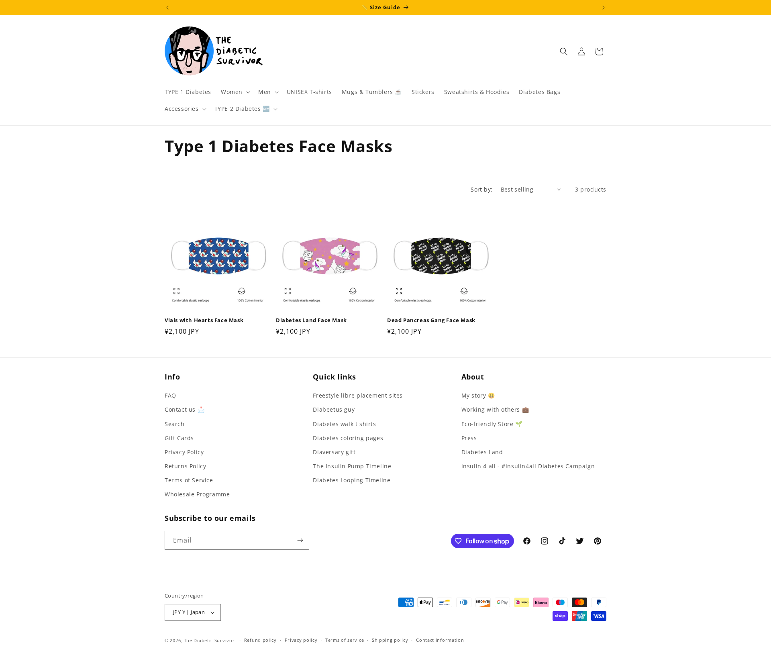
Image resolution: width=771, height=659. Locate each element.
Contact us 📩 (184, 409)
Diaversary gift (334, 452)
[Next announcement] (603, 7)
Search (175, 424)
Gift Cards (179, 438)
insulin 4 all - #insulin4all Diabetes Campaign (528, 466)
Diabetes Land (482, 452)
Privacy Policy (184, 452)
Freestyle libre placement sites (358, 395)
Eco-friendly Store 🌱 (491, 424)
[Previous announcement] (167, 7)
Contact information (440, 640)
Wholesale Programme (197, 494)
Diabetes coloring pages (348, 438)
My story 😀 (478, 395)
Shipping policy (390, 640)
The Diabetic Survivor (209, 640)
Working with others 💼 (495, 409)
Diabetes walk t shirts (344, 424)
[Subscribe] (300, 540)
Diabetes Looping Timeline (351, 480)
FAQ (170, 395)
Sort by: (481, 189)
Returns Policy (185, 466)
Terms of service (344, 640)
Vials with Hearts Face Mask (204, 320)
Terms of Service (189, 480)
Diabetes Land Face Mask (311, 320)
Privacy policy (301, 640)
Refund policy (260, 640)
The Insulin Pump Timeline (352, 466)
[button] (234, 92)
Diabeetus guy (334, 409)
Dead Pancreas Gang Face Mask (431, 320)
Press (469, 438)
